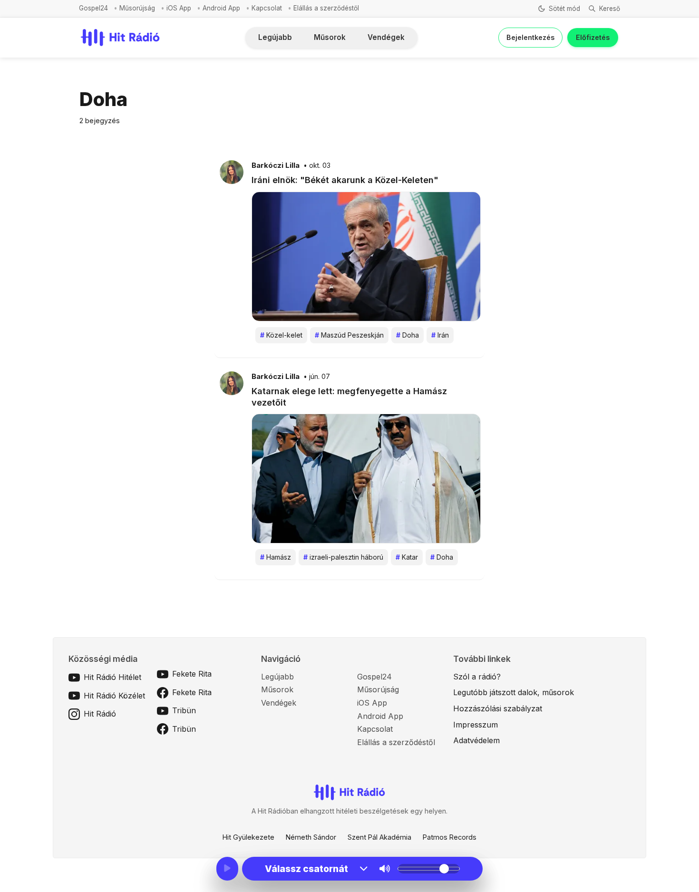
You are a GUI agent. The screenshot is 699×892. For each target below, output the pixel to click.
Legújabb (275, 37)
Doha (407, 335)
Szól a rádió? (477, 676)
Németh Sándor (311, 837)
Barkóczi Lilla (276, 165)
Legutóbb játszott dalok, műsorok (513, 692)
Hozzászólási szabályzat (497, 708)
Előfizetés (593, 37)
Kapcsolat (267, 8)
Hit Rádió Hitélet (112, 677)
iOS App (178, 8)
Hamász (275, 557)
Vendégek (386, 37)
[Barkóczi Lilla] (231, 171)
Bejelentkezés (530, 37)
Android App (221, 8)
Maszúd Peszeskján (349, 335)
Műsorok (330, 37)
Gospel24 (93, 8)
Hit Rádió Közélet (114, 695)
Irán (440, 335)
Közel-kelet (281, 335)
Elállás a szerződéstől (326, 8)
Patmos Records (449, 837)
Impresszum (475, 724)
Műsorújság (137, 8)
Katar (407, 557)
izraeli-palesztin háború (343, 557)
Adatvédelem (476, 740)
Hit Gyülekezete (248, 837)
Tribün (184, 710)
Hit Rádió (100, 713)
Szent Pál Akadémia (379, 837)
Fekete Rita (192, 674)
